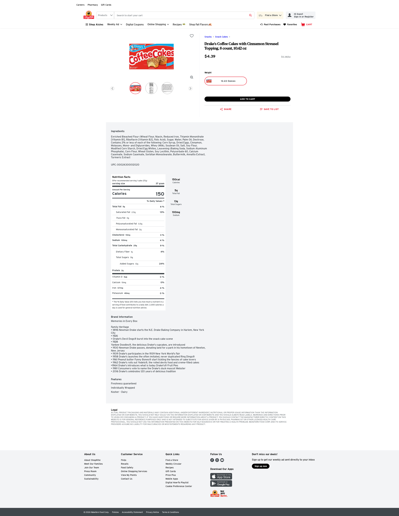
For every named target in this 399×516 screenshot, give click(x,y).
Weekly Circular (173, 464)
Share (227, 109)
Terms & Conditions (170, 512)
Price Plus (171, 475)
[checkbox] (192, 36)
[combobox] (105, 15)
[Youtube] (222, 461)
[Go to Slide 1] (135, 88)
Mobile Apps (172, 479)
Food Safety (127, 467)
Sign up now (261, 466)
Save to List (271, 109)
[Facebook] (212, 461)
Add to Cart (247, 99)
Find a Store (172, 460)
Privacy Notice (152, 512)
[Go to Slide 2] (151, 88)
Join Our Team (91, 467)
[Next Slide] (190, 88)
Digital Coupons (135, 24)
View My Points (129, 475)
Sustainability (91, 479)
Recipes (170, 467)
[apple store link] (221, 478)
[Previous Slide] (112, 88)
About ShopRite (92, 460)
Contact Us (126, 479)
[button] (280, 14)
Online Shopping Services (134, 471)
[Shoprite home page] (89, 15)
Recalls (124, 464)
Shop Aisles (96, 24)
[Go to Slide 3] (167, 88)
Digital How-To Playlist (177, 482)
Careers (80, 5)
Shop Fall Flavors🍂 (200, 24)
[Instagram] (217, 461)
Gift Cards (106, 5)
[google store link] (221, 485)
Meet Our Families (93, 464)
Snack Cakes (221, 37)
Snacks (208, 37)
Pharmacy (93, 5)
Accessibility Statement (132, 512)
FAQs (123, 460)
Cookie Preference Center (179, 486)
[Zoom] (191, 77)
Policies (115, 512)
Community (90, 475)
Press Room (90, 471)
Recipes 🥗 (179, 24)
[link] (270, 24)
